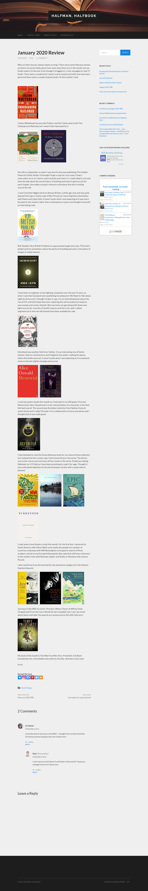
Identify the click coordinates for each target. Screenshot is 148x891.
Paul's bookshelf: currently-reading (115, 187)
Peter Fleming (109, 208)
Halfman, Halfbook (74, 16)
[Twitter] (37, 677)
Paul (31, 58)
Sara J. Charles (104, 222)
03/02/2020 (22, 58)
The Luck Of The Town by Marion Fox (113, 92)
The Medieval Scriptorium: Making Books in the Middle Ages (117, 217)
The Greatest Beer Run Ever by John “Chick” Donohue (114, 133)
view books (120, 164)
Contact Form (33, 35)
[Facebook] (28, 677)
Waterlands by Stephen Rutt (115, 113)
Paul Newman (109, 197)
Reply (27, 744)
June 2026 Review (116, 124)
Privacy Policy (50, 35)
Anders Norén (119, 882)
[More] (41, 677)
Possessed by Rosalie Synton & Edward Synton (113, 72)
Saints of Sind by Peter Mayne (110, 83)
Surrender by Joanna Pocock (79, 696)
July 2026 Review (105, 78)
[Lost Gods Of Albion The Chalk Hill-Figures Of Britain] (102, 196)
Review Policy (67, 35)
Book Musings (27, 688)
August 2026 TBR (105, 87)
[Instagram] (24, 677)
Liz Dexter (29, 725)
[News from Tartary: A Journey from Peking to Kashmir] (102, 208)
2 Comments (41, 58)
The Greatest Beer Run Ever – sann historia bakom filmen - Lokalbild (112, 130)
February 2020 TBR (26, 696)
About (20, 35)
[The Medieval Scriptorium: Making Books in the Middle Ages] (102, 220)
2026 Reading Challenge (112, 152)
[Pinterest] (32, 677)
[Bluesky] (20, 677)
